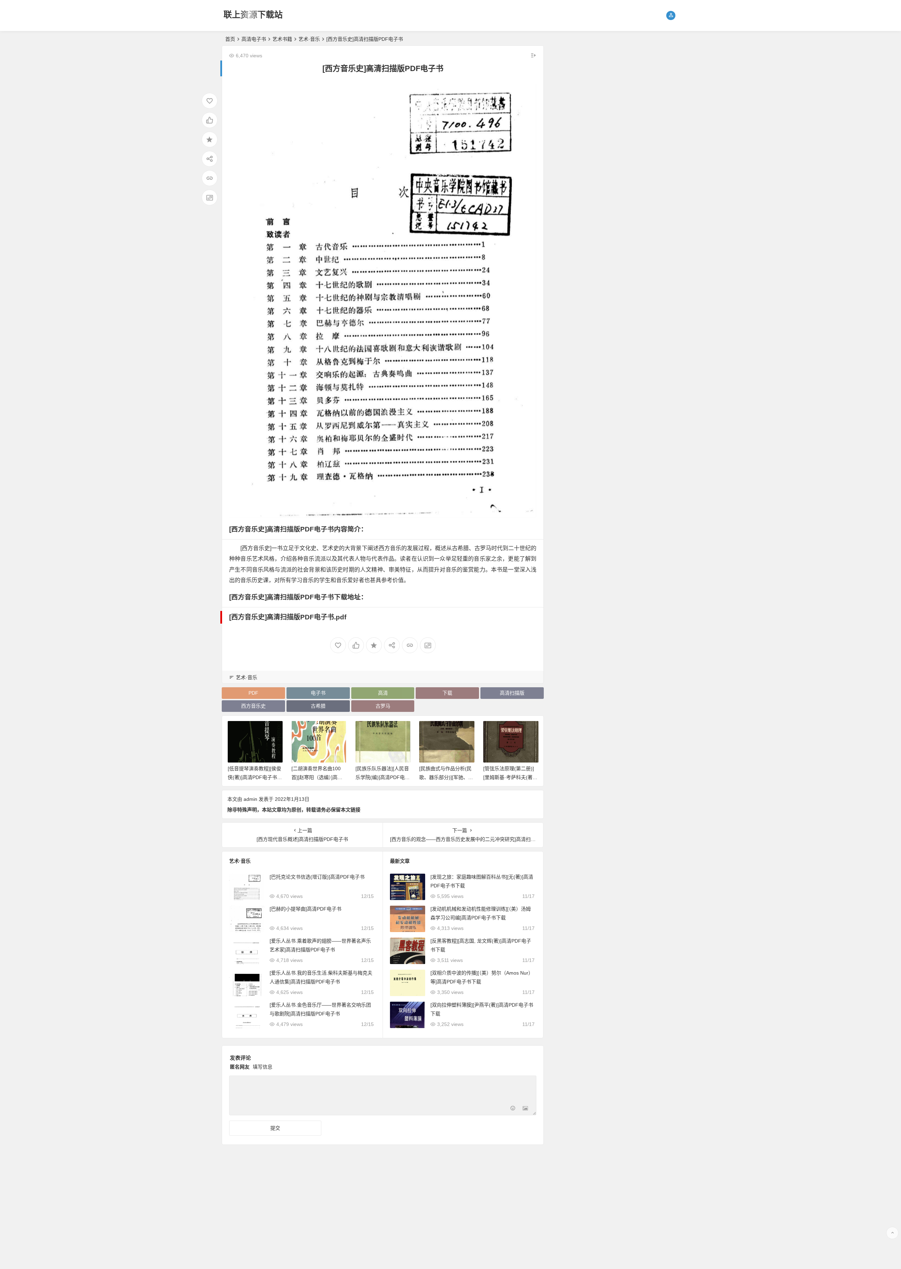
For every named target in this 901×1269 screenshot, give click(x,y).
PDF (253, 693)
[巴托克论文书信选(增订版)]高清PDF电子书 (317, 877)
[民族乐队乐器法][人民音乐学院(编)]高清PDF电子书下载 (318, 777)
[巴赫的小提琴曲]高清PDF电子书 (305, 909)
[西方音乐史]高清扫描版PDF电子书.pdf (287, 617)
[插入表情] (512, 1109)
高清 (383, 693)
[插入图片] (525, 1109)
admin (250, 799)
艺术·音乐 (309, 39)
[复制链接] (210, 178)
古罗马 (383, 706)
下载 (447, 693)
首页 (230, 39)
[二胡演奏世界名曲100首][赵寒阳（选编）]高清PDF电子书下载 (254, 777)
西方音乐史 (253, 706)
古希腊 (318, 706)
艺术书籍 (282, 39)
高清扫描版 (512, 693)
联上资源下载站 (253, 14)
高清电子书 (253, 39)
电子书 (318, 693)
